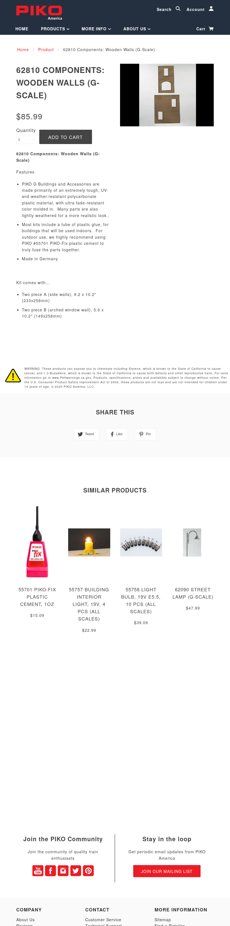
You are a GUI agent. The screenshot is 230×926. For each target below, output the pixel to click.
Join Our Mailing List (167, 871)
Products (53, 28)
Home (21, 28)
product (46, 49)
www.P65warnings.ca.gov (71, 378)
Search (165, 9)
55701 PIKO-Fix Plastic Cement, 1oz (37, 596)
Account (196, 9)
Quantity (26, 130)
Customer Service (103, 919)
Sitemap (163, 919)
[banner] (39, 12)
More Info (95, 28)
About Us (135, 28)
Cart (201, 28)
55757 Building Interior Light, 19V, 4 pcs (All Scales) (89, 604)
